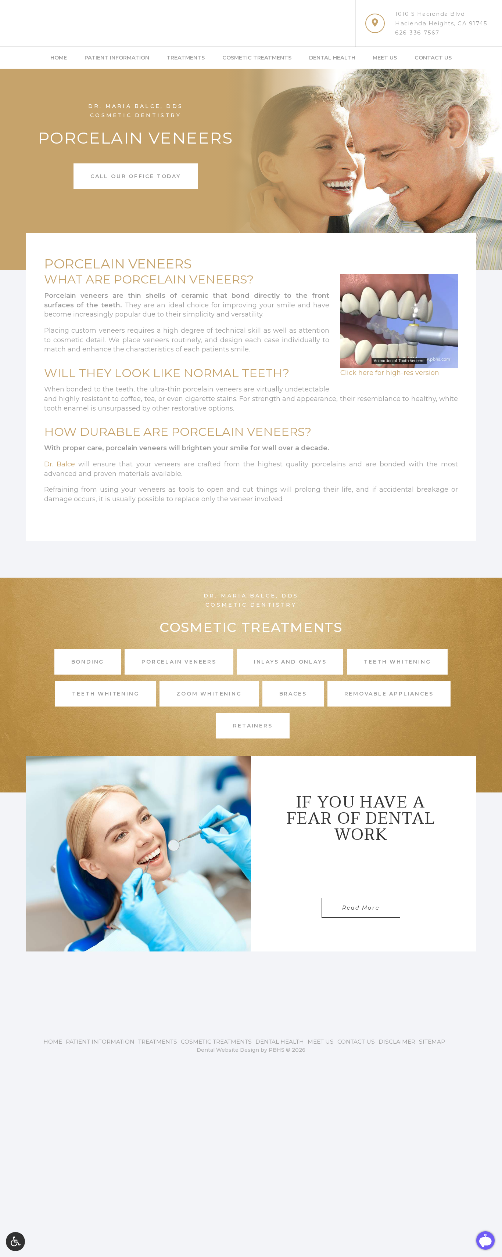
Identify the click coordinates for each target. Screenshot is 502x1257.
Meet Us (385, 58)
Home (58, 58)
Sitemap (432, 1041)
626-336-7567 (417, 32)
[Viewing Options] (15, 1241)
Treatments (185, 58)
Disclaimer (397, 1041)
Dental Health (332, 58)
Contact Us (433, 58)
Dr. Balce (59, 464)
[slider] (399, 362)
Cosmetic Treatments (256, 58)
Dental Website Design (228, 1050)
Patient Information (117, 58)
